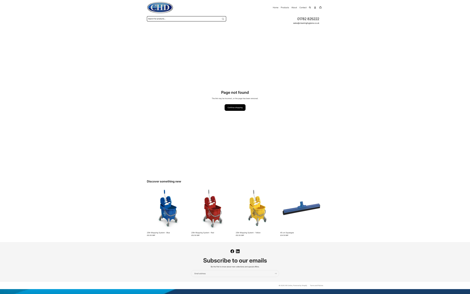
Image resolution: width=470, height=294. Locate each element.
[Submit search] (223, 19)
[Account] (315, 7)
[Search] (310, 7)
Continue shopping (235, 107)
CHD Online (288, 285)
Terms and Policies (316, 285)
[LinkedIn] (238, 251)
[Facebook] (232, 251)
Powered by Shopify (300, 285)
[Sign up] (275, 273)
